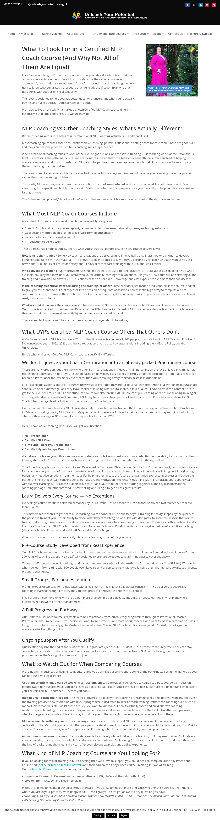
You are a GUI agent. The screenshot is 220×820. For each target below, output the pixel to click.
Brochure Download (199, 34)
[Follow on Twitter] (194, 5)
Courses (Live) (76, 34)
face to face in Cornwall (66, 765)
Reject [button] (124, 815)
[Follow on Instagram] (214, 5)
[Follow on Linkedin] (201, 5)
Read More (208, 809)
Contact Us (175, 34)
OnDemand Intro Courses (109, 34)
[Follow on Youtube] (207, 5)
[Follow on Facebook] (187, 5)
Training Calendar (51, 34)
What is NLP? (27, 34)
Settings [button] (98, 815)
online (43, 765)
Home (11, 34)
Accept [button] (111, 815)
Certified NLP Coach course (45, 769)
